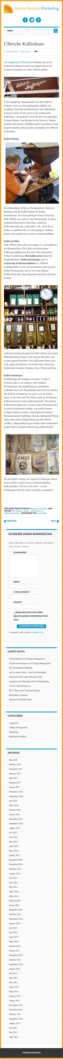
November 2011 (16, 1009)
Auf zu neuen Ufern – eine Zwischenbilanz (27, 672)
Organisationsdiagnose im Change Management (30, 663)
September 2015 (16, 823)
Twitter (31, 19)
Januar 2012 (14, 1000)
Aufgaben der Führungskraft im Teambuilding (29, 681)
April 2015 (14, 846)
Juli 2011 (13, 1027)
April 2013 (14, 936)
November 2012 (16, 955)
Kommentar (20, 553)
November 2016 (16, 791)
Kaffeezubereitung (12, 513)
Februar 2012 (15, 996)
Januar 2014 (14, 905)
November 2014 (16, 864)
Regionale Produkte (38, 508)
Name (17, 582)
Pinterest (38, 19)
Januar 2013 (14, 950)
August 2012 (14, 968)
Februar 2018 (15, 764)
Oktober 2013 (15, 914)
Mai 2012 (13, 982)
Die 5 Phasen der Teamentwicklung (24, 690)
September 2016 (16, 796)
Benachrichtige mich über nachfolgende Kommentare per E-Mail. (31, 616)
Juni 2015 (13, 837)
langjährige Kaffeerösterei (20, 62)
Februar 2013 (15, 946)
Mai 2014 (13, 886)
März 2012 (14, 991)
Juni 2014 (13, 882)
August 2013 (14, 923)
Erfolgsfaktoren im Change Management (26, 658)
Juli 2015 (13, 832)
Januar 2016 (14, 814)
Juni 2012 (13, 977)
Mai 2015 (13, 841)
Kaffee (26, 510)
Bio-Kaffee (17, 510)
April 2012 (14, 987)
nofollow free (37, 632)
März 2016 (14, 805)
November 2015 (16, 818)
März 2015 (14, 850)
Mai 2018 (13, 759)
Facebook (25, 19)
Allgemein (13, 722)
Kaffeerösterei (37, 510)
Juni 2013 (13, 932)
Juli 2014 (13, 877)
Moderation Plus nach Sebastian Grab (25, 676)
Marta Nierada (26, 51)
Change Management (18, 727)
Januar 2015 (14, 855)
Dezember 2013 (16, 909)
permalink (41, 513)
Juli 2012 (13, 973)
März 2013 (14, 941)
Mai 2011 (13, 1032)
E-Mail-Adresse (22, 592)
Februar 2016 (15, 809)
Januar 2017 (14, 787)
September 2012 (16, 964)
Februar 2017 (15, 782)
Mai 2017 (13, 778)
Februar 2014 (15, 900)
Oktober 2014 (15, 868)
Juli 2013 (13, 927)
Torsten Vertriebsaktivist (20, 685)
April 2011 (14, 1036)
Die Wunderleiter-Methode (20, 667)
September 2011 (16, 1018)
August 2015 (14, 828)
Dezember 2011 (16, 1005)
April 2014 (14, 891)
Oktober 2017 (15, 773)
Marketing (13, 731)
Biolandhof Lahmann (18, 695)
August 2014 (14, 873)
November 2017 (16, 768)
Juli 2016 (13, 800)
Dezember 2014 (16, 859)
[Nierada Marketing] (31, 12)
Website (18, 602)
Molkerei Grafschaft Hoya (20, 699)
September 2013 (16, 918)
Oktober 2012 (15, 959)
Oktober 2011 (15, 1014)
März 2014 (14, 896)
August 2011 (14, 1023)
